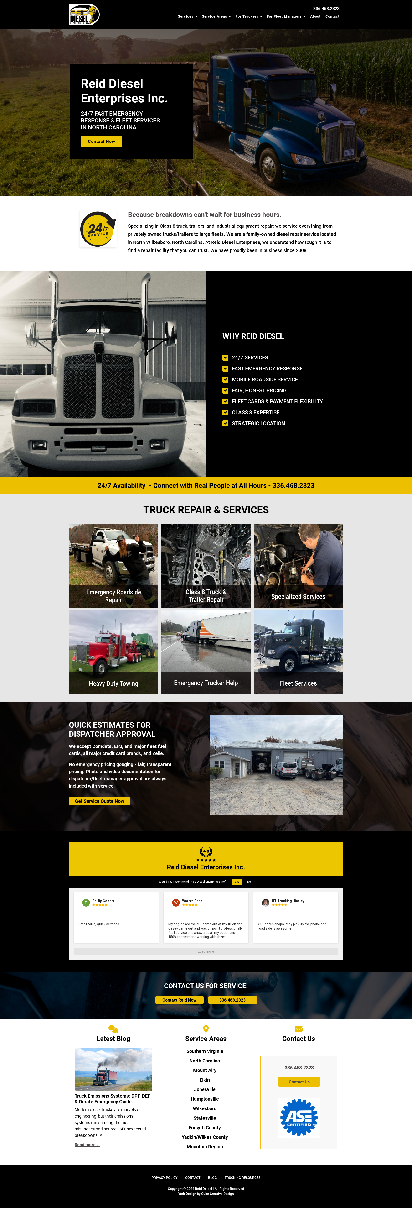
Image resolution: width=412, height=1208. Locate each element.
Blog (212, 1178)
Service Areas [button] (215, 16)
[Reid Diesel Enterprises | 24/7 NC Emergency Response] (84, 14)
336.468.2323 (232, 1000)
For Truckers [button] (248, 16)
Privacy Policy (165, 1178)
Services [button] (186, 16)
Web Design (187, 1194)
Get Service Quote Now (99, 801)
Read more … (87, 1144)
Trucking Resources (242, 1178)
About (315, 16)
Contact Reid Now (179, 1000)
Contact (332, 16)
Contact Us (299, 1081)
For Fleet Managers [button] (285, 16)
